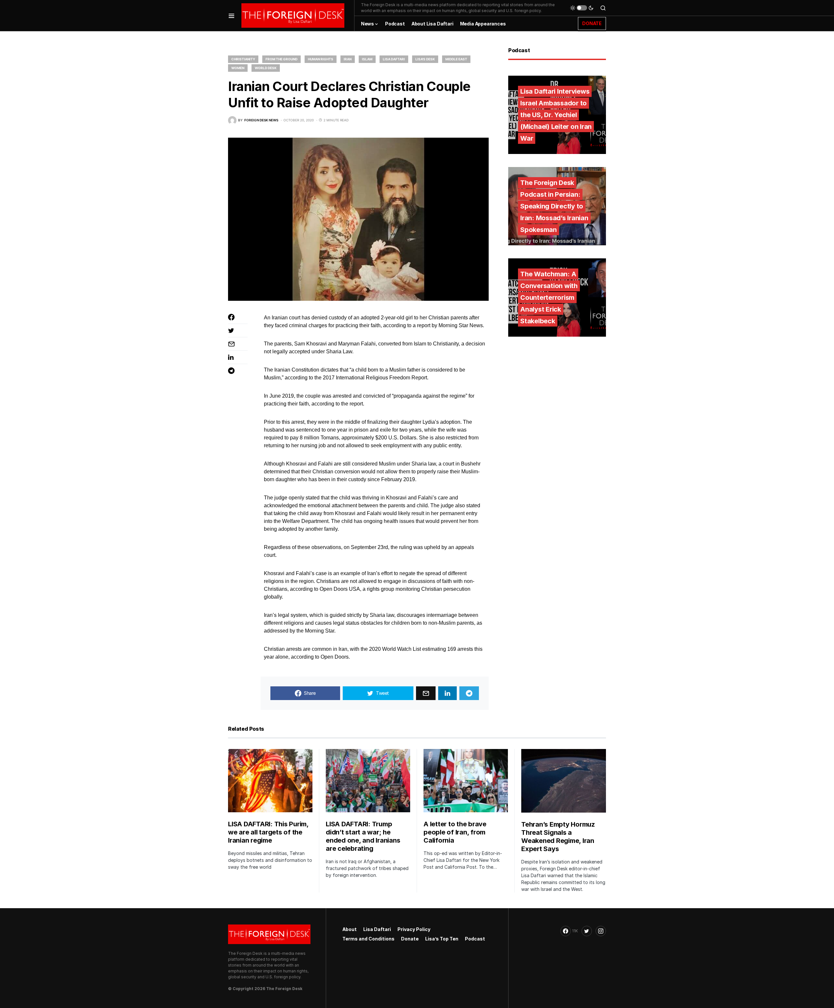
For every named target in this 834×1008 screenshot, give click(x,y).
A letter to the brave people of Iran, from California (455, 832)
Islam (367, 59)
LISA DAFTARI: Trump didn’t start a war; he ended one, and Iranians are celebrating (363, 836)
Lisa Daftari (394, 59)
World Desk (266, 68)
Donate (410, 938)
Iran (348, 59)
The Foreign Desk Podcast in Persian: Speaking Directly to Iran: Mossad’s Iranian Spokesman (554, 206)
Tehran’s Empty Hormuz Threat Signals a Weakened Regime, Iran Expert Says (558, 836)
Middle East (456, 59)
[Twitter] (587, 931)
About (349, 929)
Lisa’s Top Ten (441, 938)
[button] (231, 15)
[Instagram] (601, 931)
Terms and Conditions (368, 938)
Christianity (243, 59)
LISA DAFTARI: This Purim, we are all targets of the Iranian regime (268, 832)
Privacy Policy (413, 929)
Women (237, 68)
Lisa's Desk (425, 59)
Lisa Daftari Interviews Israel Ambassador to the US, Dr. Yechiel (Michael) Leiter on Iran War (556, 114)
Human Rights (320, 59)
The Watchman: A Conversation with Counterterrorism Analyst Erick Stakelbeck (549, 297)
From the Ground (281, 59)
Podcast (475, 938)
